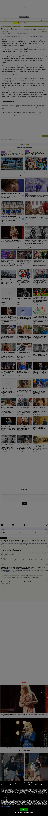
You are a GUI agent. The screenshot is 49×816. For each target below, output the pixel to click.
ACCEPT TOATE (24, 809)
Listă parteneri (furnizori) (5, 806)
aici (30, 793)
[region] (24, 798)
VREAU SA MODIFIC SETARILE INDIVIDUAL (24, 812)
